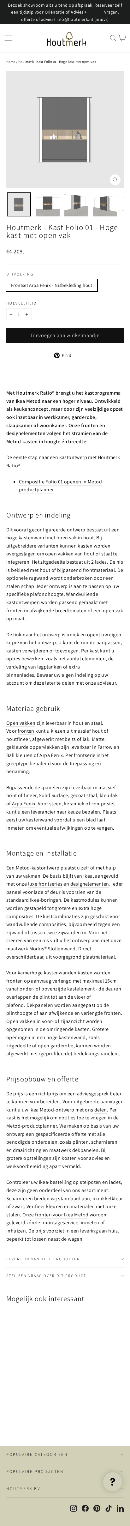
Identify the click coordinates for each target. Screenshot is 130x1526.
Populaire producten (34, 1471)
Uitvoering (19, 274)
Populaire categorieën (37, 1454)
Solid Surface (53, 795)
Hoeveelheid (21, 303)
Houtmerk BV (23, 1488)
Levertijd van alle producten (43, 1259)
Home (10, 61)
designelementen (89, 884)
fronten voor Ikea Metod (61, 1214)
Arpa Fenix (23, 803)
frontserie (85, 755)
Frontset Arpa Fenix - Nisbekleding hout (51, 285)
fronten (26, 731)
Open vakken (20, 723)
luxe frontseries (45, 884)
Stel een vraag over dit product (46, 1275)
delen (100, 1109)
